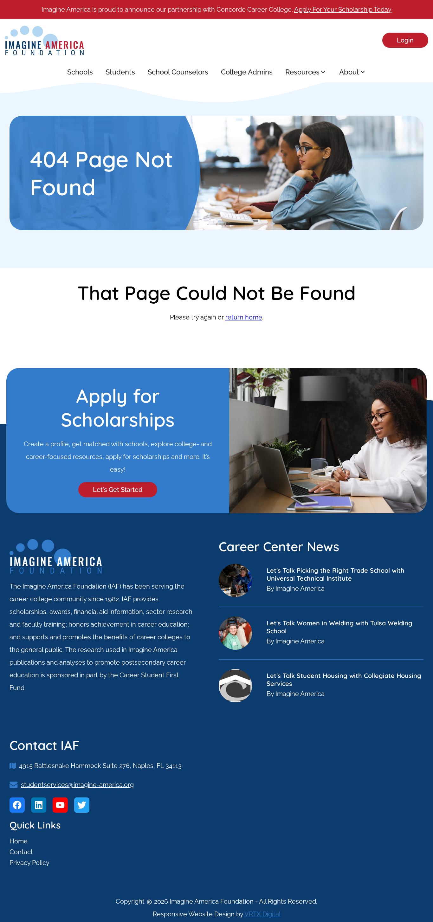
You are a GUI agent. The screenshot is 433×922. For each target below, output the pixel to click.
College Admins (247, 72)
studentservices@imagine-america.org (77, 785)
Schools (80, 72)
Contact (21, 852)
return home (243, 317)
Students (120, 72)
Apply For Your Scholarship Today (342, 9)
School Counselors (178, 72)
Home (19, 841)
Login (405, 40)
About (349, 72)
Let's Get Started (118, 489)
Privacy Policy (29, 863)
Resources (302, 72)
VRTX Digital (262, 914)
